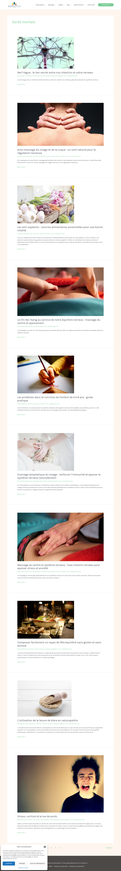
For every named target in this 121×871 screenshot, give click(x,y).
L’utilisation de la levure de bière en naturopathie (47, 720)
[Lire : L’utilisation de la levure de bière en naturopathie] (44, 698)
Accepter (9, 863)
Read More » (21, 84)
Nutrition (36, 234)
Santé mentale (45, 76)
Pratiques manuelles (32, 76)
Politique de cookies (23, 867)
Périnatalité (54, 820)
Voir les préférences (37, 863)
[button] (45, 847)
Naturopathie (22, 404)
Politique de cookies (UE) (61, 866)
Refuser (22, 863)
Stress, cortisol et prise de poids (37, 816)
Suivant (110, 848)
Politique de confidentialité (76, 866)
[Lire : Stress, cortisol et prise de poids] (60, 784)
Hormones (20, 76)
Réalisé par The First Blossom (78, 863)
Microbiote (29, 326)
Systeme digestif (57, 76)
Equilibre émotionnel (24, 156)
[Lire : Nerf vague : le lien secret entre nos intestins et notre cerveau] (45, 53)
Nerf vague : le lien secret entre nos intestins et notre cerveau (55, 72)
